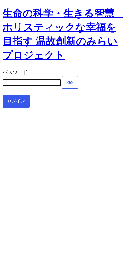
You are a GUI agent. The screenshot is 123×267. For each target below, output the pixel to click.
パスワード (15, 72)
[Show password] (70, 82)
